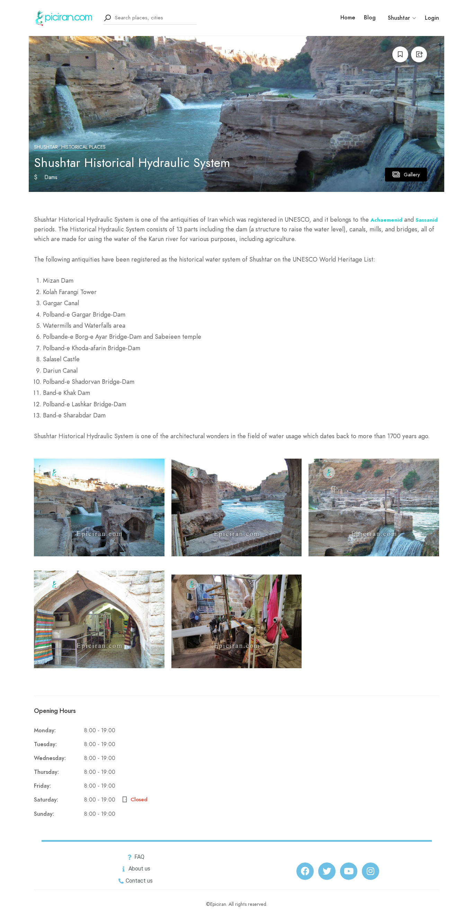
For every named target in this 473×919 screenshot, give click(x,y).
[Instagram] (370, 871)
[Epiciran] (64, 17)
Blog (370, 17)
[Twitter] (327, 871)
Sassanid (427, 220)
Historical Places (83, 147)
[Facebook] (305, 871)
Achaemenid (386, 220)
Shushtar (46, 147)
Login (432, 18)
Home (347, 17)
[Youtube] (348, 871)
